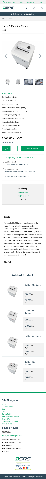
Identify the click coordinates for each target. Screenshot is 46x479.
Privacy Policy (7, 424)
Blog (40, 2)
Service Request (8, 406)
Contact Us (30, 2)
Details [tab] (6, 217)
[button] (6, 64)
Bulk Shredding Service (10, 416)
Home (4, 404)
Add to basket (33, 148)
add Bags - (20, 170)
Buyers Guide (6, 414)
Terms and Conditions (10, 421)
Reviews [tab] (7, 262)
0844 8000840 (23, 192)
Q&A (21, 2)
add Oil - (16, 163)
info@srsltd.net (23, 196)
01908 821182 (10, 2)
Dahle (10, 18)
